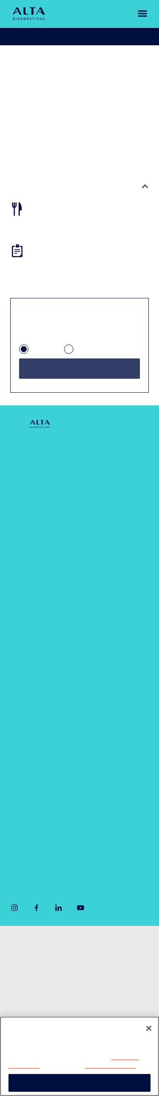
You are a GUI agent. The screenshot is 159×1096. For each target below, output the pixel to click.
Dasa (16, 1013)
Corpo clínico (30, 490)
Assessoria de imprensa (37, 945)
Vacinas (22, 717)
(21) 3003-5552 (111, 820)
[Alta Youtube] (80, 907)
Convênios (26, 510)
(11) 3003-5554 (31, 820)
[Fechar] (148, 1028)
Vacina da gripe (33, 737)
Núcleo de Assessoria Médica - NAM (118, 573)
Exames (22, 696)
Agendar (34, 36)
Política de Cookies (110, 1066)
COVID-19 (105, 449)
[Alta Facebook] (36, 907)
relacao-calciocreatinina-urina (64, 69)
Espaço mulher (112, 541)
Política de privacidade (37, 962)
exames (46, 62)
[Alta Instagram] (14, 907)
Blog (17, 551)
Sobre (19, 449)
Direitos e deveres (31, 979)
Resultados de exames (103, 36)
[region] (79, 1056)
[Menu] (138, 13)
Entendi (79, 1082)
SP (36, 350)
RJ (81, 350)
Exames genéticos (117, 521)
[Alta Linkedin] (58, 907)
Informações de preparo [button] (55, 187)
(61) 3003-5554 (31, 849)
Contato (22, 530)
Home (19, 62)
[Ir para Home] (28, 14)
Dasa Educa (108, 604)
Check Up (105, 501)
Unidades (24, 470)
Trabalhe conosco (31, 996)
